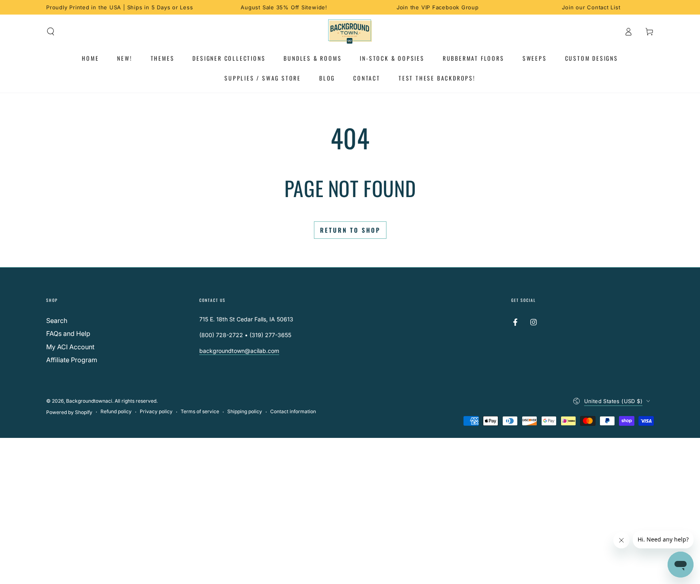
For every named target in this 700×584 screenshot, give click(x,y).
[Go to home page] (350, 31)
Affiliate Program (71, 360)
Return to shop (350, 229)
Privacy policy (156, 411)
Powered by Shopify (69, 412)
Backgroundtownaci (89, 401)
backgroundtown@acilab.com (239, 350)
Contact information (293, 411)
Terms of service (200, 411)
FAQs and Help (68, 333)
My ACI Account (70, 347)
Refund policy (116, 411)
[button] (50, 31)
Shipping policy (244, 411)
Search (56, 320)
